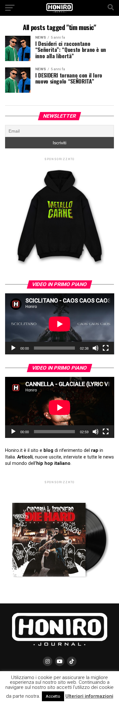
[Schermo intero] (105, 348)
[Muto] (95, 348)
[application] (59, 323)
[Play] (13, 348)
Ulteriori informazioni (89, 696)
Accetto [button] (53, 696)
